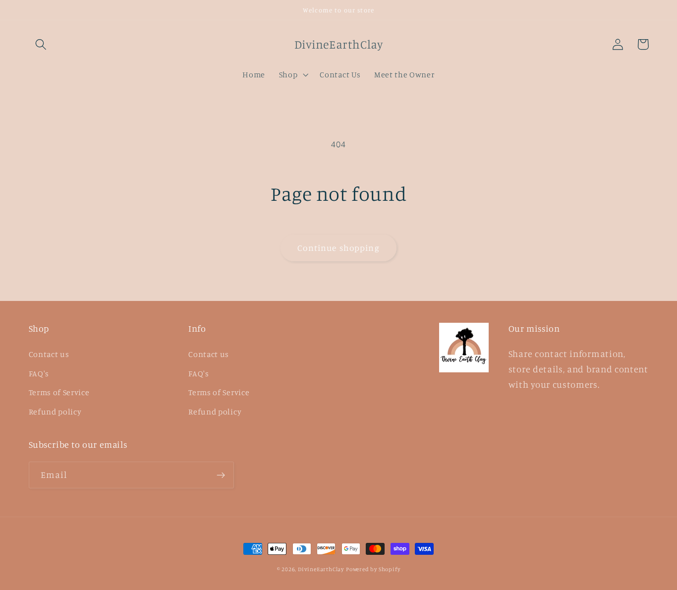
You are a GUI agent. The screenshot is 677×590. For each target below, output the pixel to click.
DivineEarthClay (321, 569)
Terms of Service (59, 392)
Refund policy (55, 411)
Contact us (49, 354)
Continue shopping (338, 247)
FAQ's (39, 373)
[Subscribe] (220, 475)
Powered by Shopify (373, 569)
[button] (41, 44)
